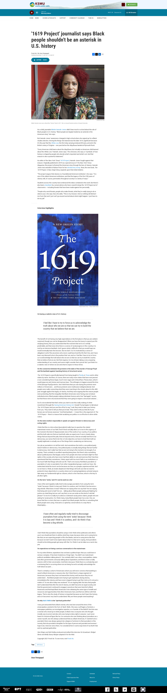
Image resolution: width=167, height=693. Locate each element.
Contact (69, 673)
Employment (93, 681)
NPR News (40, 644)
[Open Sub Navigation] (40, 18)
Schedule (92, 673)
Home (31, 18)
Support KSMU (71, 681)
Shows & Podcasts (49, 18)
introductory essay (73, 167)
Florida (81, 375)
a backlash (48, 185)
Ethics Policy (116, 677)
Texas (88, 375)
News (37, 18)
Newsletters (101, 18)
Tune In (90, 18)
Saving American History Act (64, 405)
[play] (31, 13)
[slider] (39, 12)
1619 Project (64, 160)
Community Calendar (77, 18)
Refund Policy (116, 673)
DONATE (132, 4)
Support (63, 18)
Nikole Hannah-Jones (58, 129)
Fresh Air (70, 638)
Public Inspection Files (73, 677)
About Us (92, 677)
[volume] (36, 13)
